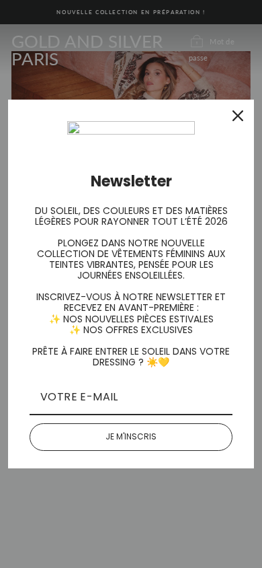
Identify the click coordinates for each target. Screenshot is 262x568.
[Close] (238, 116)
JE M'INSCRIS (131, 436)
